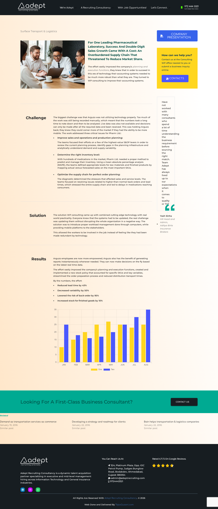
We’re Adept (67, 8)
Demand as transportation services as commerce (28, 422)
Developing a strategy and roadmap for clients (99, 422)
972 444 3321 (191, 6)
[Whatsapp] (38, 489)
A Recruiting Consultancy (96, 8)
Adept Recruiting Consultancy (121, 498)
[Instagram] (30, 489)
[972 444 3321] (181, 7)
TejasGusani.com (124, 505)
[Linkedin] (22, 489)
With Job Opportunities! (132, 8)
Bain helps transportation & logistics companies (171, 422)
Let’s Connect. (159, 8)
